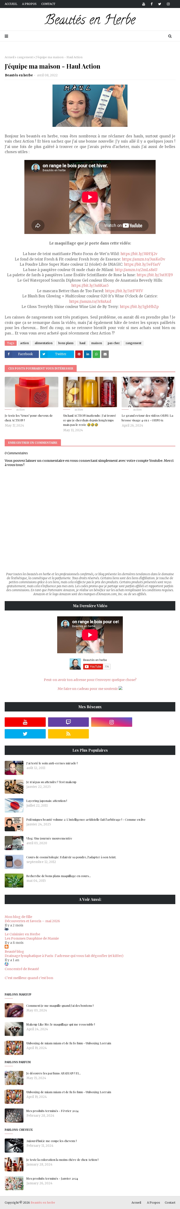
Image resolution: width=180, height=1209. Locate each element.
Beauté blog (14, 951)
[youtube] (144, 4)
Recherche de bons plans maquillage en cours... (58, 876)
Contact (48, 4)
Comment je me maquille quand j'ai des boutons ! (60, 1005)
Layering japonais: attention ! (46, 801)
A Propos (153, 1202)
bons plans (66, 343)
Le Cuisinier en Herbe (22, 934)
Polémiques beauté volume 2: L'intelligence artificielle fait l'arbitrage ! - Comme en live (86, 819)
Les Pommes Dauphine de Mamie (32, 938)
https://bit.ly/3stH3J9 (155, 275)
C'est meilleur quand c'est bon (29, 978)
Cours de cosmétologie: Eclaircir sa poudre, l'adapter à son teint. (71, 857)
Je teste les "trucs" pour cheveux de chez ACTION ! (29, 417)
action (24, 343)
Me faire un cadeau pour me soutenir (88, 689)
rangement (25, 57)
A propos (29, 4)
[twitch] (68, 722)
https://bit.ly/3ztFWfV (124, 291)
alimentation (43, 343)
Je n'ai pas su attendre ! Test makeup (51, 782)
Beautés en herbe (19, 75)
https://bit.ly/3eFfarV (142, 264)
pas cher (114, 343)
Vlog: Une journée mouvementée (49, 838)
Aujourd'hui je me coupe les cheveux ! (51, 1141)
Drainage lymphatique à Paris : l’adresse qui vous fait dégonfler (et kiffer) (64, 956)
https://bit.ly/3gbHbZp (139, 306)
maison (96, 343)
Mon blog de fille (18, 917)
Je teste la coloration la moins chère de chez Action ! (62, 1160)
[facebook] (151, 4)
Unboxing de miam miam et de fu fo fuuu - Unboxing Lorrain (68, 1043)
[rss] (68, 734)
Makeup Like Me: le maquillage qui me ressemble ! (60, 1024)
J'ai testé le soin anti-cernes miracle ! (52, 763)
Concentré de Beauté (22, 969)
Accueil (11, 4)
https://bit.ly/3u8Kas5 (90, 285)
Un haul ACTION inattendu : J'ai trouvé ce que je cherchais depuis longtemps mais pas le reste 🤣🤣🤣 (89, 420)
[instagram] (167, 4)
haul (82, 343)
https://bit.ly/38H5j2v (139, 254)
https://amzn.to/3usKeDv (143, 259)
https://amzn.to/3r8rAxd (90, 301)
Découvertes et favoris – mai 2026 (32, 921)
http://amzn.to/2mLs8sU (136, 270)
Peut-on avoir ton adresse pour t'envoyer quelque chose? (90, 680)
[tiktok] (155, 722)
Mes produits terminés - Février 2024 (52, 1111)
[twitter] (160, 4)
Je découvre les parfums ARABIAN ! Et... (53, 1073)
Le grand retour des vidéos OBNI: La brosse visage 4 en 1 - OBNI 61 (147, 417)
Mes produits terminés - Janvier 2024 (52, 1178)
